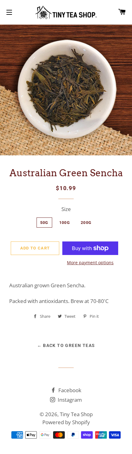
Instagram (69, 399)
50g (44, 222)
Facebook (69, 390)
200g (86, 222)
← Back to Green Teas (66, 345)
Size (66, 209)
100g (64, 222)
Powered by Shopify (66, 422)
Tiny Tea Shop (76, 414)
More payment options (90, 262)
